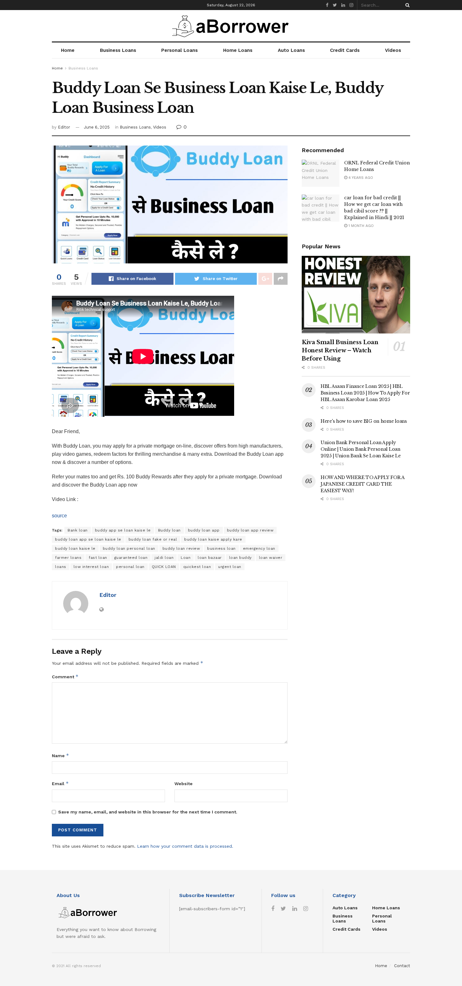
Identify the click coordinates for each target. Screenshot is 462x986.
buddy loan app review (250, 530)
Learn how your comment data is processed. (185, 846)
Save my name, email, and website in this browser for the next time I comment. (147, 811)
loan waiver (271, 557)
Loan (185, 557)
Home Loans (237, 50)
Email (60, 783)
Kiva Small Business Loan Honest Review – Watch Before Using (340, 350)
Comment (65, 677)
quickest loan (197, 567)
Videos (393, 50)
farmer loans (68, 557)
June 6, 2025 (97, 127)
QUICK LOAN (164, 567)
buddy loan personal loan (129, 548)
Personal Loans (179, 50)
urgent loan (229, 567)
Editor (64, 127)
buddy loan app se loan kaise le (88, 539)
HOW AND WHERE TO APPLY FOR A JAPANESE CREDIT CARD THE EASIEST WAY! (362, 484)
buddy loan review (181, 548)
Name (60, 755)
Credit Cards (345, 50)
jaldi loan (164, 557)
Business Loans (118, 50)
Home (67, 50)
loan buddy (240, 557)
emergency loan (259, 548)
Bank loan (78, 530)
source (59, 515)
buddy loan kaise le (75, 548)
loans (60, 567)
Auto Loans (291, 50)
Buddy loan (169, 530)
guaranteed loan (131, 557)
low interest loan (91, 567)
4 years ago (360, 177)
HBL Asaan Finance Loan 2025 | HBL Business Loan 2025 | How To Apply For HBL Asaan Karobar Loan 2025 (365, 392)
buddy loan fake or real (153, 539)
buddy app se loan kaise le (123, 530)
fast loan (98, 557)
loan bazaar (210, 557)
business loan (221, 548)
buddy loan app (204, 530)
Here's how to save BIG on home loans (364, 421)
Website (183, 783)
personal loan (130, 567)
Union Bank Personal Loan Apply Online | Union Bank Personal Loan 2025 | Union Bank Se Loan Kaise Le (360, 449)
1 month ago (360, 225)
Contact (402, 965)
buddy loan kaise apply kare (213, 539)
